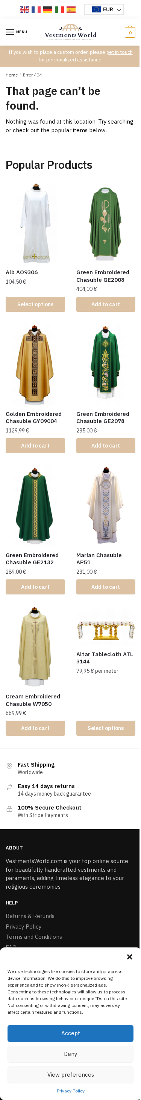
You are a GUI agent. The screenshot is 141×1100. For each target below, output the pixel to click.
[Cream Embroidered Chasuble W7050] (35, 647)
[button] (129, 957)
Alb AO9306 (22, 272)
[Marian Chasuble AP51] (106, 506)
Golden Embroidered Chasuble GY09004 (34, 417)
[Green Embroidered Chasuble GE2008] (106, 223)
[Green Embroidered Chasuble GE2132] (35, 506)
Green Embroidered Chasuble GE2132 (32, 559)
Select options (35, 304)
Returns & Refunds (30, 916)
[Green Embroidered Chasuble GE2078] (106, 364)
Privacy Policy (71, 1091)
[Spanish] (71, 9)
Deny (70, 1053)
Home (12, 75)
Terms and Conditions (34, 936)
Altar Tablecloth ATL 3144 (104, 658)
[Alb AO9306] (35, 223)
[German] (48, 9)
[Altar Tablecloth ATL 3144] (106, 626)
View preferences (70, 1074)
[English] (25, 9)
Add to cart (105, 304)
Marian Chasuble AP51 (99, 559)
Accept (70, 1033)
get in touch (119, 52)
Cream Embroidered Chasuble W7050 (33, 700)
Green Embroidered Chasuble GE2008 (102, 276)
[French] (36, 9)
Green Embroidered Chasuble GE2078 (102, 417)
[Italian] (60, 9)
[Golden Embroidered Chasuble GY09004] (35, 364)
